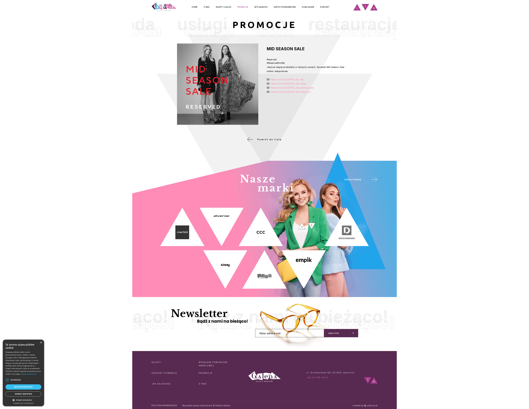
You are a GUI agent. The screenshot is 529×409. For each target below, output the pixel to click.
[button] (23, 400)
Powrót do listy (269, 139)
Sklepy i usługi (223, 7)
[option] (264, 248)
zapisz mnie (333, 333)
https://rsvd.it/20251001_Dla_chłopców (291, 91)
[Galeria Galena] (164, 7)
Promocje (242, 7)
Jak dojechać (161, 384)
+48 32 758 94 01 (317, 377)
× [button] (41, 343)
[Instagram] (374, 7)
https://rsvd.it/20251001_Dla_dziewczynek (292, 87)
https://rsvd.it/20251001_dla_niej (287, 79)
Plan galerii (308, 7)
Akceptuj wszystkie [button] (23, 387)
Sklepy (156, 362)
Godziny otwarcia (164, 373)
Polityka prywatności (164, 405)
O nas (207, 7)
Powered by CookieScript (23, 403)
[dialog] (23, 373)
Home (194, 7)
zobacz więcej (352, 179)
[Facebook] (365, 7)
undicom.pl (372, 405)
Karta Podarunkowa (285, 7)
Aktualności (261, 7)
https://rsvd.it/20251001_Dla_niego (288, 83)
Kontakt (325, 7)
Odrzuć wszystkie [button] (23, 394)
